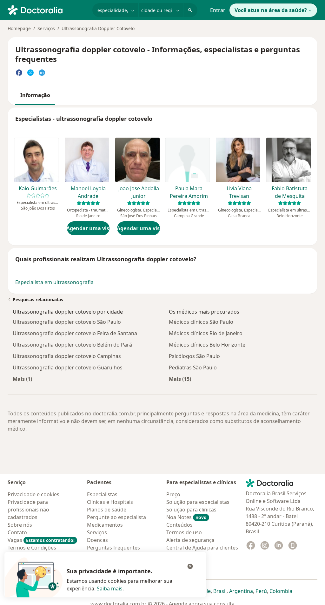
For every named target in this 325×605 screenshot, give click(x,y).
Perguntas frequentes (113, 547)
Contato (17, 532)
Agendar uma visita (88, 228)
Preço (173, 494)
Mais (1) (22, 378)
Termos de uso (184, 532)
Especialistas (102, 494)
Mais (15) (180, 378)
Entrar (217, 10)
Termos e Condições (32, 547)
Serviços (46, 28)
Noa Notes (186, 517)
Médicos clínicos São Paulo (201, 321)
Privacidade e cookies (33, 494)
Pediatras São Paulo (193, 367)
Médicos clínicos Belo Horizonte (207, 344)
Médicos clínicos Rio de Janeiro (205, 333)
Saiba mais (110, 588)
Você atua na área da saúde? (271, 10)
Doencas (97, 540)
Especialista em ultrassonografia (54, 282)
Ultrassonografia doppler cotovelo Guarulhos (68, 367)
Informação (35, 95)
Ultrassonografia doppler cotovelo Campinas (67, 356)
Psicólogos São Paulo (194, 356)
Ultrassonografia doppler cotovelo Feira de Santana (75, 333)
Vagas (41, 540)
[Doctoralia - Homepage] (47, 9)
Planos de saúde (106, 509)
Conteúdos (179, 524)
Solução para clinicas (191, 509)
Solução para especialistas (197, 501)
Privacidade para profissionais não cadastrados (28, 509)
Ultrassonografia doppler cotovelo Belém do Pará (72, 344)
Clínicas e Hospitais (110, 501)
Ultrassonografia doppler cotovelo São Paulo (67, 321)
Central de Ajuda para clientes (202, 547)
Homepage (19, 28)
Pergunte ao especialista (116, 517)
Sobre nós (20, 524)
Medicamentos (105, 524)
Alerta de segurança (190, 540)
